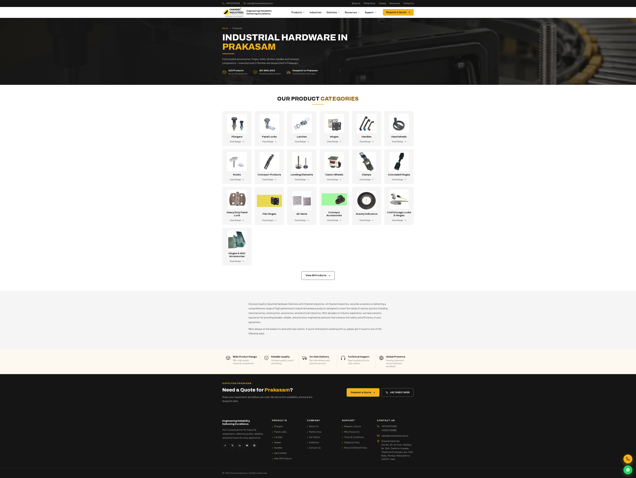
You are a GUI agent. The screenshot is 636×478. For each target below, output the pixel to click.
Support (369, 12)
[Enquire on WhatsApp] (627, 469)
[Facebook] (225, 445)
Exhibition (314, 442)
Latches (278, 437)
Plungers (278, 426)
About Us (356, 3)
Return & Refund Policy (355, 447)
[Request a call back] (627, 458)
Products (297, 12)
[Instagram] (254, 445)
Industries (315, 12)
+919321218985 (389, 430)
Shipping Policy (351, 442)
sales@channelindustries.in (260, 3)
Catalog (382, 3)
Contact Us (408, 3)
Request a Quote (396, 12)
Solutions (331, 12)
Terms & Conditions (354, 437)
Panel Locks (280, 431)
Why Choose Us (352, 431)
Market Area (369, 3)
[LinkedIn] (239, 445)
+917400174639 (233, 3)
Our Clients (314, 437)
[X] (232, 445)
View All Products (316, 275)
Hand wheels (280, 452)
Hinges (277, 442)
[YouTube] (247, 445)
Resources (395, 3)
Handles (278, 447)
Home (225, 28)
